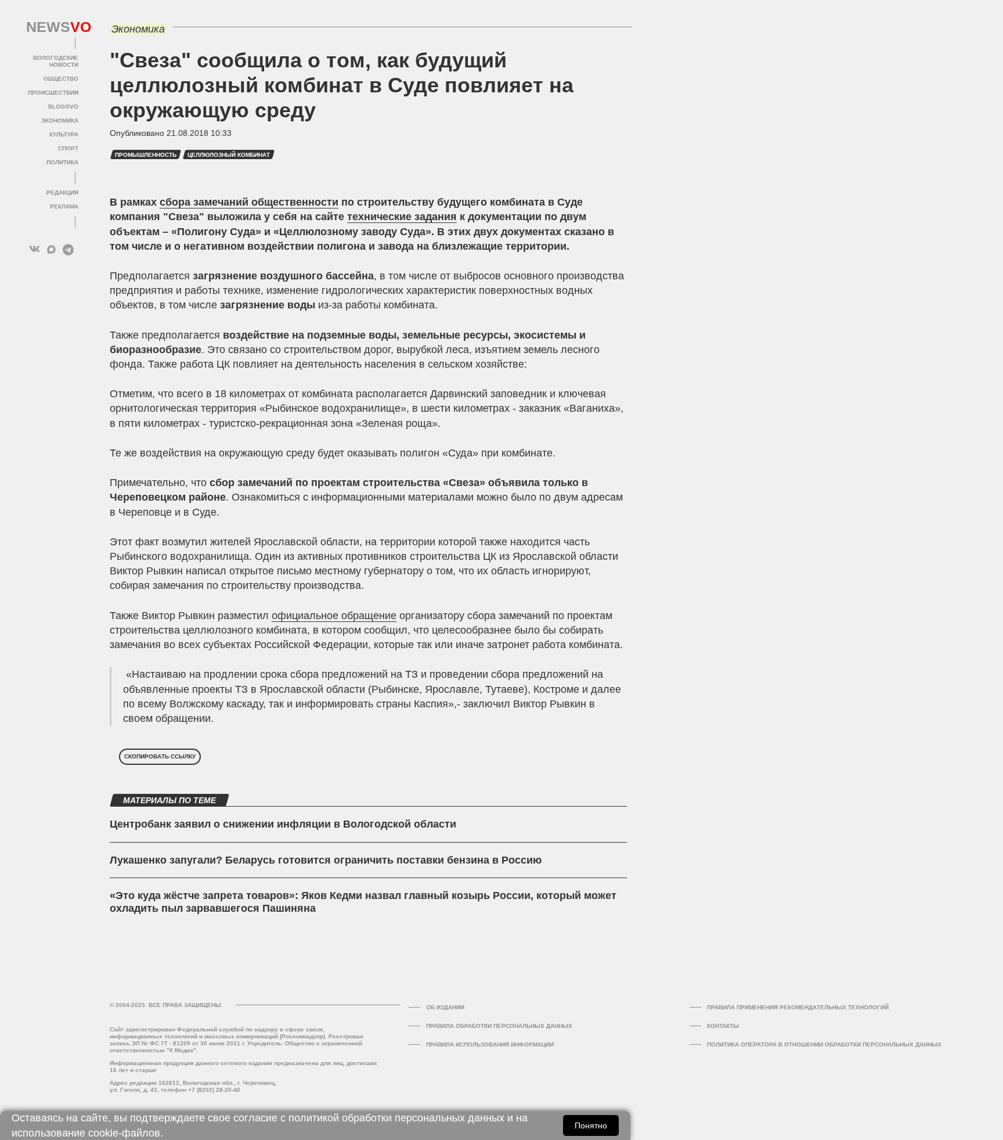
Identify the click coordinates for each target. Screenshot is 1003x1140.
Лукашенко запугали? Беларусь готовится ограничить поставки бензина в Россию (326, 860)
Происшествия (53, 92)
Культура (63, 134)
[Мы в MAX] (51, 249)
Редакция (62, 192)
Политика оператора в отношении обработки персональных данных (824, 1044)
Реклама (64, 206)
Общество (61, 78)
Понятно (591, 1125)
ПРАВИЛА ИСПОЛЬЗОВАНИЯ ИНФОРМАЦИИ (490, 1044)
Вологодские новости (55, 61)
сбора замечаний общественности (249, 202)
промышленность (145, 155)
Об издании (445, 1007)
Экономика (59, 120)
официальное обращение (334, 615)
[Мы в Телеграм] (68, 249)
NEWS (52, 27)
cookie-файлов (124, 1133)
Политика (62, 162)
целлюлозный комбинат (228, 155)
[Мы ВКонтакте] (34, 249)
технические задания (402, 216)
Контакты (723, 1026)
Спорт (68, 148)
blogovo (63, 106)
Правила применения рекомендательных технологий (798, 1007)
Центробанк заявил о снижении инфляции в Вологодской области (283, 824)
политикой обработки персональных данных (396, 1118)
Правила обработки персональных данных (499, 1026)
